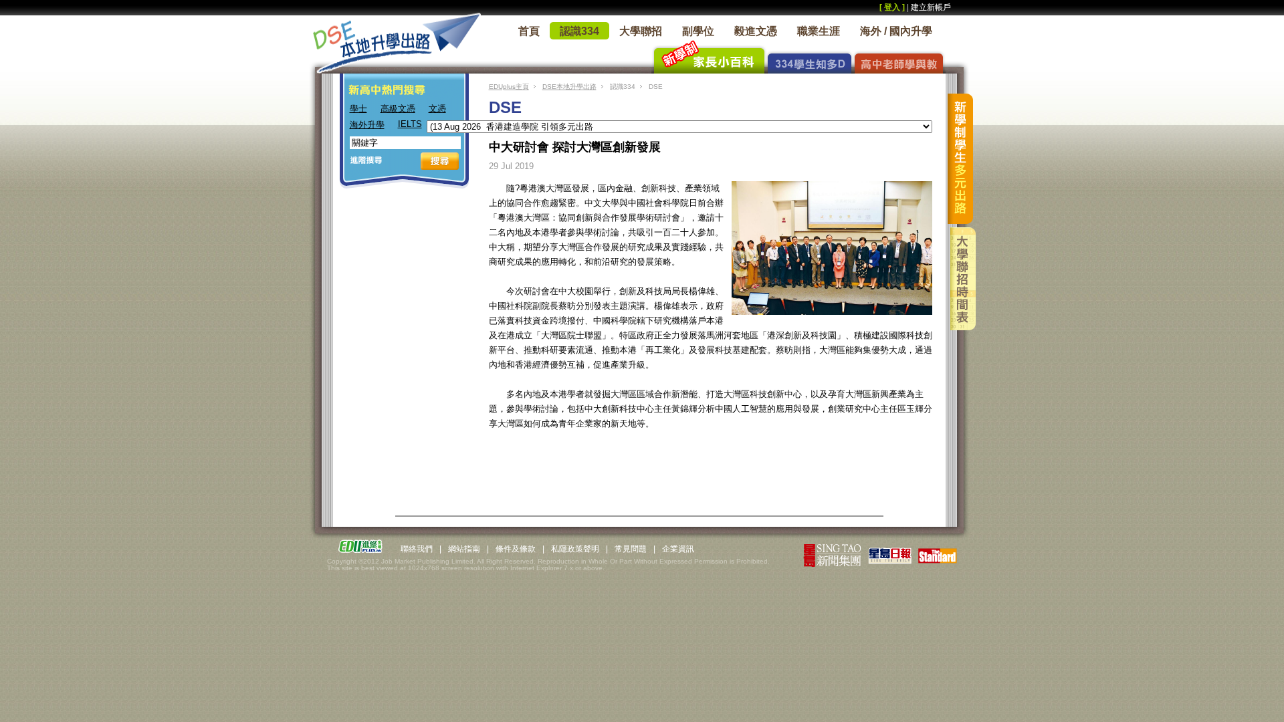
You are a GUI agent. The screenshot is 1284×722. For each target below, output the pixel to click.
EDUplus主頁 (509, 86)
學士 (358, 109)
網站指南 (464, 549)
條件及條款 (516, 549)
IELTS (410, 124)
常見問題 (631, 549)
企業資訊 (678, 549)
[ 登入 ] (892, 7)
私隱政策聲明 (575, 549)
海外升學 (367, 125)
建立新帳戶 (931, 7)
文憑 (437, 109)
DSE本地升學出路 (569, 86)
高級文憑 (398, 109)
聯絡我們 (417, 549)
